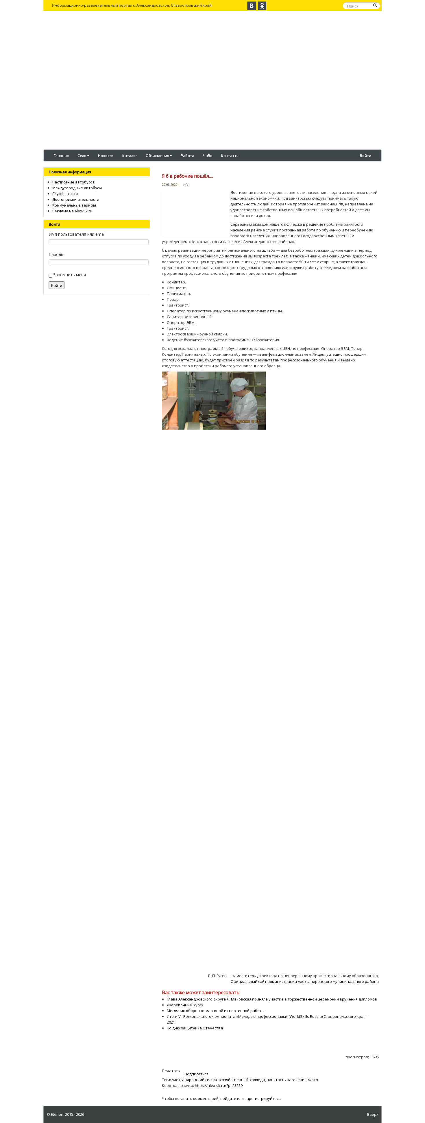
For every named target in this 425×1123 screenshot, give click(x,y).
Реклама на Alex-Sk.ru (72, 211)
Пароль (56, 254)
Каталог (129, 155)
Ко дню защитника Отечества (195, 1028)
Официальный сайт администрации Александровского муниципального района (305, 981)
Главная (61, 155)
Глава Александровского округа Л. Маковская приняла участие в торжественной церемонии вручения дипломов (272, 999)
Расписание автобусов (73, 182)
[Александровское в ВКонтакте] (251, 5)
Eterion (57, 1114)
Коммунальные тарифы (74, 205)
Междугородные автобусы (77, 187)
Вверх (372, 1114)
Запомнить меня (69, 274)
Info (185, 184)
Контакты (230, 155)
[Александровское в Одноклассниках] (262, 5)
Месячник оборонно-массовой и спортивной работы (216, 1010)
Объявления (157, 155)
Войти (365, 155)
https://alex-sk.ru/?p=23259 (219, 1085)
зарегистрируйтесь (263, 1098)
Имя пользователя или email (77, 234)
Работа (187, 155)
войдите (228, 1098)
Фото (313, 1079)
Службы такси (65, 193)
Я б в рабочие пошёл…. (187, 176)
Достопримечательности (75, 199)
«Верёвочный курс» (185, 1004)
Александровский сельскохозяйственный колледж (218, 1079)
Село (81, 155)
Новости (106, 155)
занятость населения (286, 1079)
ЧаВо (207, 155)
